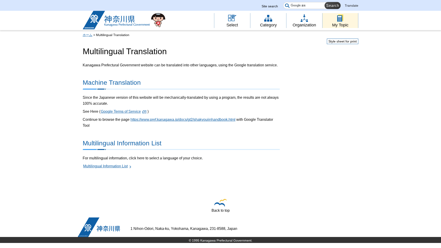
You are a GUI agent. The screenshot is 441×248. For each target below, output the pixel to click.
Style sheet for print (342, 41)
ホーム (87, 35)
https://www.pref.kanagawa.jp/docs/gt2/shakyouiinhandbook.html (182, 119)
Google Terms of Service (121, 111)
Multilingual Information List (105, 166)
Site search (270, 6)
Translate (351, 5)
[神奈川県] (99, 227)
